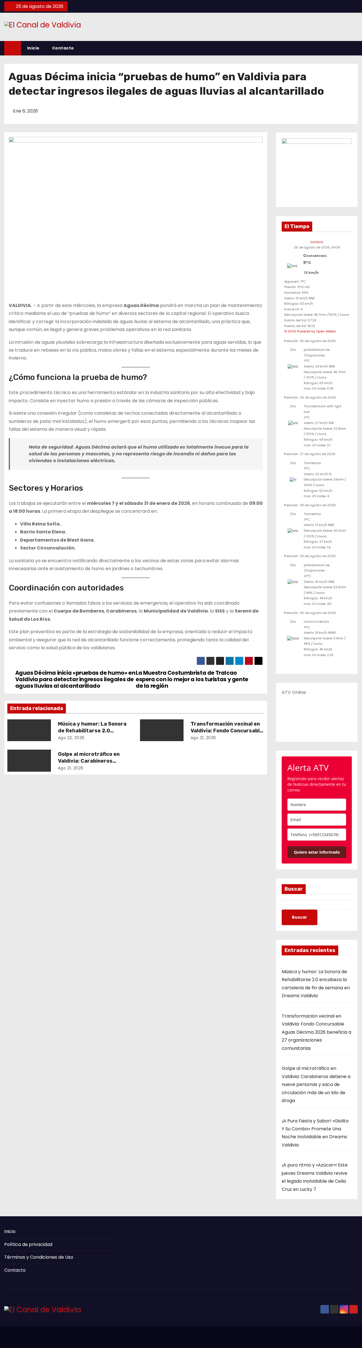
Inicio (33, 48)
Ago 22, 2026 (71, 738)
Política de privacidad (28, 1244)
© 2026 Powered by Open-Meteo (310, 331)
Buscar (294, 889)
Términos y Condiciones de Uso (38, 1257)
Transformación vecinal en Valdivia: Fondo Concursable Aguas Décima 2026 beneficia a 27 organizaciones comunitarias (316, 1032)
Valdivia (316, 242)
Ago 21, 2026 (203, 738)
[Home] (12, 48)
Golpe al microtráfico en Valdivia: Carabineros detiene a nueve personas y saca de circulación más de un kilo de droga (316, 1084)
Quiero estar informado (317, 852)
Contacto (63, 48)
